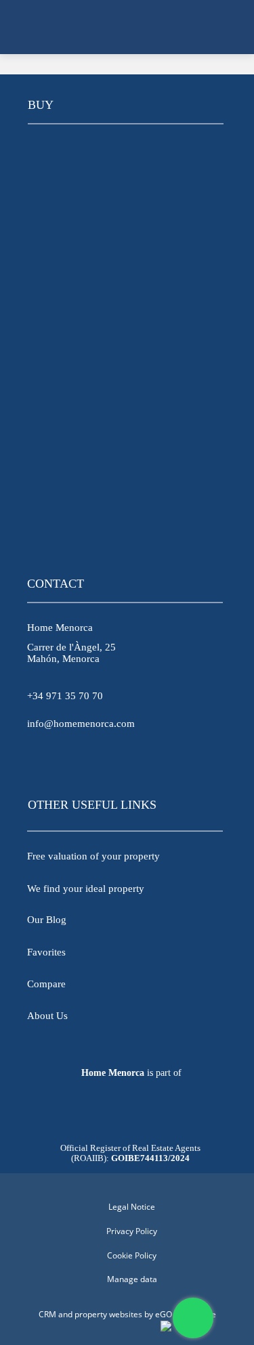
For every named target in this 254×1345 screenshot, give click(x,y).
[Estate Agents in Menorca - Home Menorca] (127, 27)
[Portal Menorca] (125, 1113)
